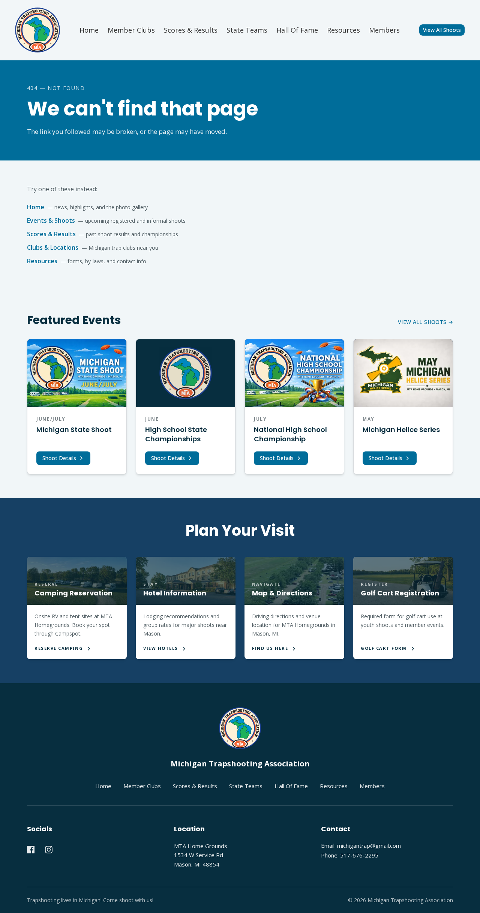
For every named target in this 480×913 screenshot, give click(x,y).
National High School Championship (290, 434)
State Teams (246, 29)
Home (89, 29)
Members (384, 29)
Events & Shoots (51, 220)
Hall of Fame (297, 29)
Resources (343, 29)
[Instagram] (48, 849)
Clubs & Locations (52, 247)
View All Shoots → (425, 321)
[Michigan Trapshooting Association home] (240, 728)
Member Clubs (131, 29)
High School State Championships (176, 434)
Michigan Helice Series (401, 429)
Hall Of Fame (291, 786)
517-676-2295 (359, 855)
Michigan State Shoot (74, 429)
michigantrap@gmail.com (369, 845)
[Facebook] (30, 849)
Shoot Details (59, 458)
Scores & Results (191, 29)
